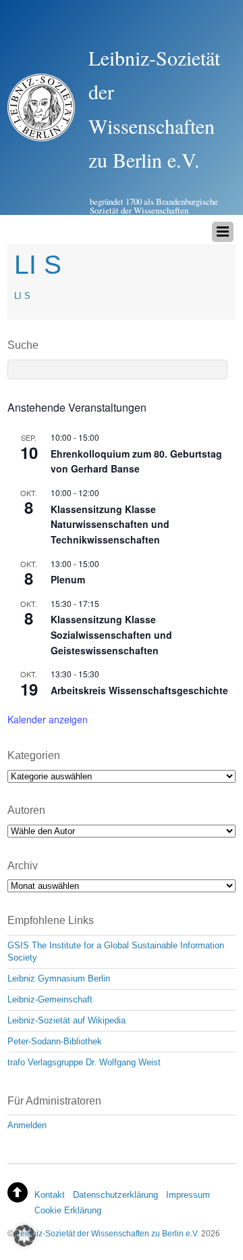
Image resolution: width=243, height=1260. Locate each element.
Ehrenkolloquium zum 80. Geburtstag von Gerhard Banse (136, 461)
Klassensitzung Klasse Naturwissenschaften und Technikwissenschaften (110, 524)
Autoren (26, 810)
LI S (22, 296)
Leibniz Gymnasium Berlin (58, 978)
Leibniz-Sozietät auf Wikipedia (66, 1020)
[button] (24, 1235)
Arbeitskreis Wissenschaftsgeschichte (139, 690)
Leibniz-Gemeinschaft (49, 999)
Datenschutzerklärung (115, 1195)
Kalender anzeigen (47, 719)
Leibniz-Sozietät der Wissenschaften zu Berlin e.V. (107, 1233)
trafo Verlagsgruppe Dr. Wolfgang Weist (84, 1062)
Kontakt (49, 1195)
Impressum (188, 1195)
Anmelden (27, 1125)
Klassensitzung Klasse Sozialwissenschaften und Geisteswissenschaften (111, 634)
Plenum (68, 579)
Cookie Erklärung (67, 1210)
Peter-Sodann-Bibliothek (54, 1041)
